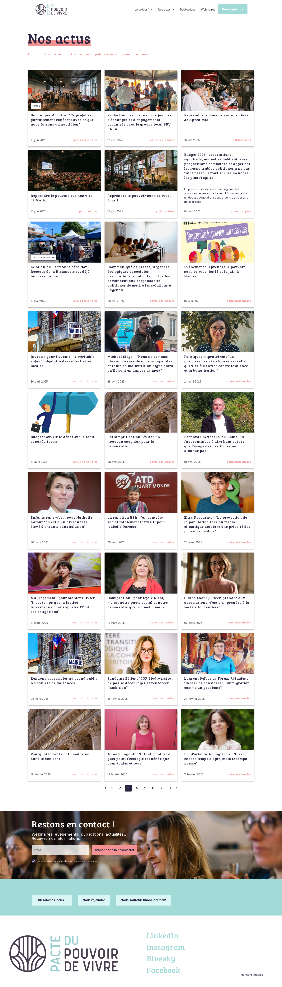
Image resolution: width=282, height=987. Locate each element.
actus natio (50, 54)
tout (31, 54)
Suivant (176, 788)
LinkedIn (163, 935)
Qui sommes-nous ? (51, 900)
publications (106, 54)
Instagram (166, 947)
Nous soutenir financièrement (144, 900)
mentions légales (252, 974)
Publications (187, 9)
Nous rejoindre (233, 9)
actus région (78, 54)
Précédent (105, 788)
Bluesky (161, 958)
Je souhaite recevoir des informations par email (67, 861)
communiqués (135, 54)
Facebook (163, 970)
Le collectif (141, 9)
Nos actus (164, 9)
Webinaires (208, 9)
